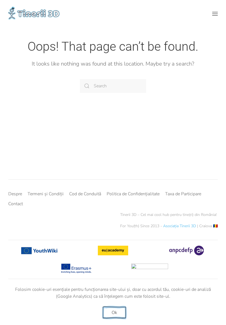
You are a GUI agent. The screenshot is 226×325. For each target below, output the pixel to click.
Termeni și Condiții (46, 194)
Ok (114, 313)
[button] (215, 14)
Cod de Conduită (85, 194)
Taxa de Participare (183, 194)
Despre (15, 194)
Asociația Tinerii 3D (179, 226)
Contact (15, 204)
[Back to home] (35, 14)
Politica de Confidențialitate (133, 194)
